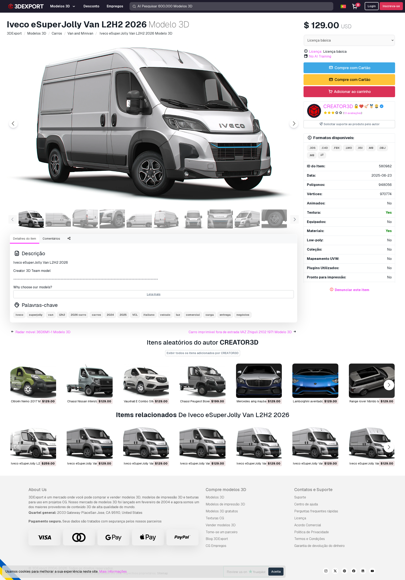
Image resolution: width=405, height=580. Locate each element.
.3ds (312, 148)
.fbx (336, 148)
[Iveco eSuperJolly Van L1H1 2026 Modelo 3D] (89, 443)
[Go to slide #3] (85, 218)
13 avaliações (352, 113)
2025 (123, 315)
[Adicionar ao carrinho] (41, 392)
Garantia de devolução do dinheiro (319, 546)
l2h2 (62, 315)
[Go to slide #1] (31, 218)
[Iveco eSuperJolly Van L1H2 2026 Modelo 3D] (146, 443)
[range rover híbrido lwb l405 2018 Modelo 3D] (372, 381)
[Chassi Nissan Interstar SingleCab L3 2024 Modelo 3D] (89, 381)
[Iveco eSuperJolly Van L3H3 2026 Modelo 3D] (372, 443)
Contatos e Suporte (313, 489)
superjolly (35, 315)
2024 (110, 315)
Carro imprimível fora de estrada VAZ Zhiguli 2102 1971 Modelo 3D (240, 332)
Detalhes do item (24, 238)
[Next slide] (293, 123)
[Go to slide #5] (139, 218)
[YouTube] (372, 571)
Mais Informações (113, 571)
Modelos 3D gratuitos (222, 511)
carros (96, 315)
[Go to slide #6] (166, 218)
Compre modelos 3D (226, 489)
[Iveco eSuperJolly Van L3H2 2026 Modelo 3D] (315, 443)
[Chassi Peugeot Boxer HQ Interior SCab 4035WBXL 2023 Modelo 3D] (202, 381)
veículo (165, 315)
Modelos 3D (215, 497)
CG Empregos (216, 546)
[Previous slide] (13, 123)
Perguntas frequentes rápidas (316, 511)
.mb (370, 148)
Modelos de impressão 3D (225, 504)
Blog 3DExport (217, 539)
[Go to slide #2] (58, 218)
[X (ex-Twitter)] (335, 571)
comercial (193, 315)
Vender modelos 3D (221, 525)
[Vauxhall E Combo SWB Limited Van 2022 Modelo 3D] (146, 381)
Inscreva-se (391, 6)
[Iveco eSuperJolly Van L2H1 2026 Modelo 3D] (202, 443)
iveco (19, 315)
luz (178, 315)
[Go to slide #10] (274, 218)
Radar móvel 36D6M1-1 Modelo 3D (42, 332)
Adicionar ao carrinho (352, 91)
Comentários (51, 238)
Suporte (300, 497)
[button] (389, 385)
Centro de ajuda (306, 504)
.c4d (324, 148)
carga (209, 315)
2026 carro (78, 315)
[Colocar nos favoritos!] (50, 392)
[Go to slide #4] (112, 218)
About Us (37, 489)
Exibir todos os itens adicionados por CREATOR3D (203, 353)
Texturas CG (215, 518)
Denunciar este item (352, 290)
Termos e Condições (309, 539)
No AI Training (320, 56)
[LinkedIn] (363, 571)
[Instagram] (326, 571)
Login (372, 6)
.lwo (348, 148)
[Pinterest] (344, 571)
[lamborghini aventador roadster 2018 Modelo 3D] (315, 381)
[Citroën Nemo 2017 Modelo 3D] (33, 381)
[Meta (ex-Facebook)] (354, 571)
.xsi (360, 148)
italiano (148, 315)
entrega (225, 315)
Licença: (315, 51)
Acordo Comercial (307, 525)
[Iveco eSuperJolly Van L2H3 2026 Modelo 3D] (259, 443)
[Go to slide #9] (247, 218)
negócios (242, 315)
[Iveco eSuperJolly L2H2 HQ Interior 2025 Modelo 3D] (33, 443)
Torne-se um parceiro (222, 532)
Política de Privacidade (311, 532)
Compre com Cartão (352, 67)
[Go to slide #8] (220, 218)
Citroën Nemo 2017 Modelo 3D (32, 401)
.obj (382, 148)
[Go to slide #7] (193, 218)
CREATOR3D (338, 106)
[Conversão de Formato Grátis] (322, 155)
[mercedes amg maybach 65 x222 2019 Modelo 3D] (259, 381)
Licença (300, 518)
